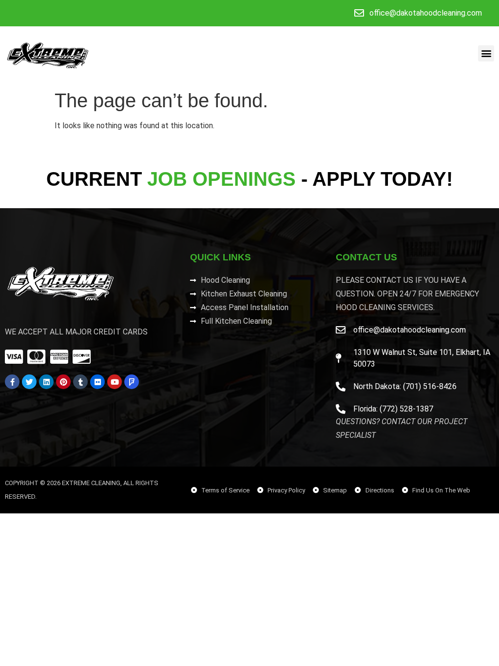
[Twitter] (29, 381)
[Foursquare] (131, 381)
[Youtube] (114, 381)
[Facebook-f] (12, 381)
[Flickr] (97, 381)
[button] (486, 53)
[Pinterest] (63, 381)
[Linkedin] (46, 381)
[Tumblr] (80, 381)
